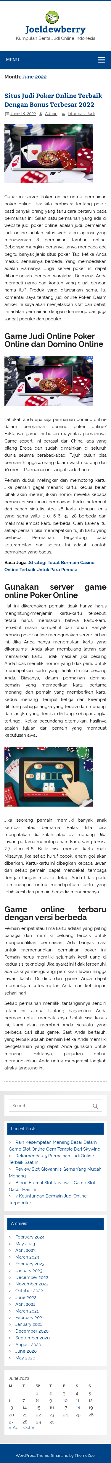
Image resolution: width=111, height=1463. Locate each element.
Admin (51, 113)
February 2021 (29, 1317)
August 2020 (28, 1344)
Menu (13, 60)
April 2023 (25, 1250)
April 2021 (25, 1304)
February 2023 (29, 1264)
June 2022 (25, 1297)
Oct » (28, 1427)
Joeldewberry (56, 29)
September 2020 (32, 1338)
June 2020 (26, 1351)
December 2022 (31, 1277)
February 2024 (29, 1237)
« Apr (14, 1427)
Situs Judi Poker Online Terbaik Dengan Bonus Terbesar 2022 (53, 100)
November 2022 (32, 1284)
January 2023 (28, 1270)
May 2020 (25, 1358)
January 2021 (28, 1324)
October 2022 (29, 1290)
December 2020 (32, 1331)
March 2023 (27, 1257)
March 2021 (26, 1311)
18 (78, 1407)
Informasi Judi (81, 113)
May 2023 (25, 1243)
